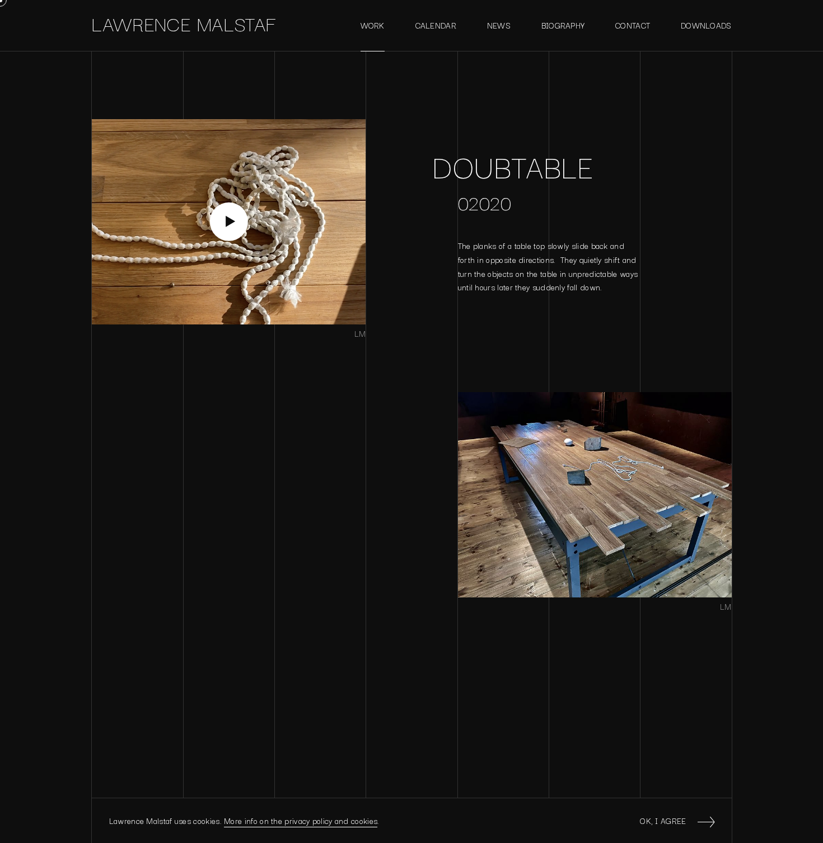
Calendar (435, 25)
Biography (563, 25)
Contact (632, 25)
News (499, 25)
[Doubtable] (229, 221)
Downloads (706, 25)
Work (373, 25)
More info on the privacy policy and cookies (300, 820)
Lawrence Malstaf (184, 23)
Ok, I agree (663, 820)
